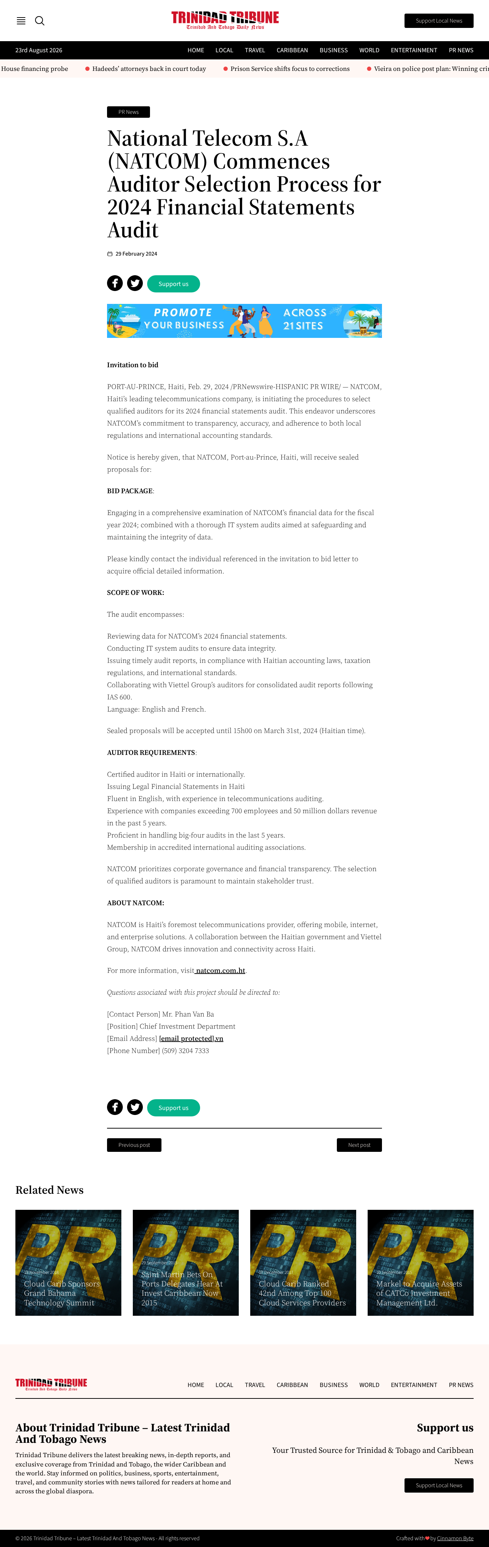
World (369, 50)
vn (219, 1038)
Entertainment (414, 50)
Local (224, 50)
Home (196, 50)
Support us (174, 284)
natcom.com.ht (219, 970)
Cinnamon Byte (455, 1538)
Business (334, 50)
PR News (461, 50)
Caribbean (292, 50)
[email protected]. (187, 1038)
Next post (359, 1145)
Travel (255, 50)
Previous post (134, 1145)
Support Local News (439, 21)
